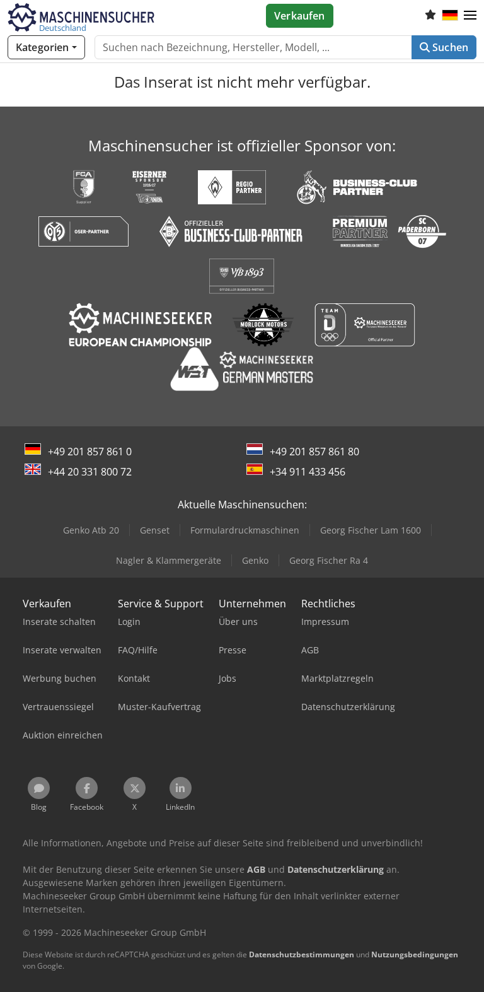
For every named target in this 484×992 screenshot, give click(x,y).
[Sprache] (450, 16)
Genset (155, 530)
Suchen (449, 47)
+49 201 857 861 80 (314, 451)
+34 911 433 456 (307, 472)
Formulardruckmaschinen (244, 530)
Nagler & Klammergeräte (168, 560)
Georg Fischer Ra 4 (328, 560)
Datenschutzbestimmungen (301, 954)
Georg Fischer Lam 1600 (370, 530)
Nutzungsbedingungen (414, 954)
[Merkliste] (430, 16)
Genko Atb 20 (91, 530)
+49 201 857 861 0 (90, 451)
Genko (255, 560)
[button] (470, 16)
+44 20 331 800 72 (90, 472)
